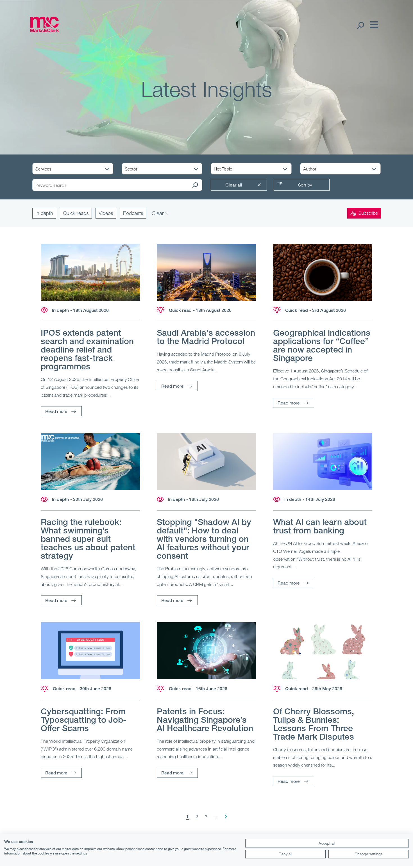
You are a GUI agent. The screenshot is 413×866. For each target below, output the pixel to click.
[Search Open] (360, 25)
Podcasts (133, 213)
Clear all (233, 184)
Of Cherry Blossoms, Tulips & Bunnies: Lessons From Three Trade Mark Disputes (313, 724)
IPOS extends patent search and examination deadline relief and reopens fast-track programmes (87, 349)
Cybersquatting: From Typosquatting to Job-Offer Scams (83, 719)
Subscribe (368, 212)
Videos (106, 213)
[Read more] (90, 272)
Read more (56, 411)
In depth (44, 213)
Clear (158, 213)
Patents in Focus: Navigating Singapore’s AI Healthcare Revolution (205, 719)
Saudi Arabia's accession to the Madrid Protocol (206, 337)
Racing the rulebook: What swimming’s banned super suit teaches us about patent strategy (88, 539)
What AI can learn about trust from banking (320, 526)
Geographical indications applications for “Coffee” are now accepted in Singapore (321, 345)
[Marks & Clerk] (44, 30)
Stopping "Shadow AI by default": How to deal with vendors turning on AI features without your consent (204, 539)
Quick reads (76, 213)
